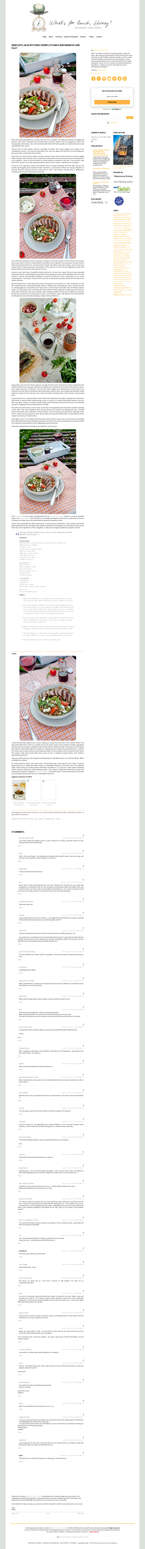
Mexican (122, 256)
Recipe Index (84, 40)
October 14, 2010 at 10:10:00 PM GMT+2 (72, 853)
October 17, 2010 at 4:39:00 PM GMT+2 (72, 1264)
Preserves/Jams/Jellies (120, 268)
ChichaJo (21, 915)
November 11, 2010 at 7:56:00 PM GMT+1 (72, 1455)
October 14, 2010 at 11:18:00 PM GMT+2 (72, 869)
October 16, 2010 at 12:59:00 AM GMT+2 (72, 1199)
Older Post (80, 1514)
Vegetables (117, 292)
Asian (119, 214)
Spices (115, 283)
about (115, 214)
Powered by (106, 109)
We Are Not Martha (25, 1137)
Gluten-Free (122, 248)
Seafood (116, 277)
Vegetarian (118, 294)
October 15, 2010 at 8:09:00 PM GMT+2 (72, 1154)
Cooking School (83, 45)
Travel (91, 37)
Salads (58, 819)
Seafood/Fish (123, 277)
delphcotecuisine (24, 1382)
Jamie (20, 1293)
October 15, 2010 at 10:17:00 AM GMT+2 (72, 1077)
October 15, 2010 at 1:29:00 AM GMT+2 (72, 901)
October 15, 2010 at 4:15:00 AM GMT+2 (72, 980)
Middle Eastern (50, 819)
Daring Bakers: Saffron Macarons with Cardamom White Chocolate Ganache (101, 152)
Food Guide (84, 49)
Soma (21, 1328)
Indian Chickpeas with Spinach (19, 804)
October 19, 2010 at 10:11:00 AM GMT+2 (72, 1382)
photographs (118, 262)
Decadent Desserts (41, 772)
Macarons (116, 256)
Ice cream (130, 250)
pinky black (22, 1440)
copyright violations (118, 227)
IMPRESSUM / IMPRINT (34, 1543)
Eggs (124, 234)
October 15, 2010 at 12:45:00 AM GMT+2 (72, 882)
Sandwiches (117, 274)
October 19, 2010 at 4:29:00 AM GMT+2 (72, 1363)
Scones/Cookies (126, 275)
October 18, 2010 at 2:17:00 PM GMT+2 (72, 1328)
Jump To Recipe (127, 252)
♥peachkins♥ (23, 967)
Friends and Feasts (22, 819)
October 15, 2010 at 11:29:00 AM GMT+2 (72, 1092)
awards (123, 214)
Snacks (115, 279)
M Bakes (126, 254)
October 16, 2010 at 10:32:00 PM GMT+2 (72, 1235)
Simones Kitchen (24, 1048)
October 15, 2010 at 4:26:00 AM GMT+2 (72, 996)
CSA (125, 227)
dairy (128, 227)
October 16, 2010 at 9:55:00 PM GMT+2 (72, 1220)
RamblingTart (23, 1168)
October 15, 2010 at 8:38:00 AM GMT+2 (72, 1063)
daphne (21, 1064)
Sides (129, 277)
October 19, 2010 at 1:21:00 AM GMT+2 (72, 1349)
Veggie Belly (23, 869)
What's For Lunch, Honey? (33, 1496)
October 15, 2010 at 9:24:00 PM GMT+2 (72, 1168)
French (115, 243)
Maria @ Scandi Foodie (26, 838)
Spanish (119, 281)
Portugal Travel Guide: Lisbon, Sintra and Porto (123, 167)
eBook (120, 234)
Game (128, 246)
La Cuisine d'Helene (25, 1350)
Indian (115, 252)
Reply (19, 846)
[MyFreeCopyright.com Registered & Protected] (72, 1537)
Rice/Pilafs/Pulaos (118, 272)
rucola (27, 559)
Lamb (36, 819)
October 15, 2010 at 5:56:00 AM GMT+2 (72, 1009)
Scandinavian (117, 275)
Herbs (31, 819)
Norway (120, 260)
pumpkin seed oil (31, 571)
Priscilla (21, 1108)
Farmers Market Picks (121, 237)
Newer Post (15, 1514)
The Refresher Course (69, 51)
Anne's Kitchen (23, 1093)
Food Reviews (127, 240)
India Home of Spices (85, 54)
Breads (128, 217)
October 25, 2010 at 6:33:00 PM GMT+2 (72, 1417)
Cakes (129, 219)
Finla (20, 1010)
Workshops (68, 40)
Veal (126, 290)
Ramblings (117, 270)
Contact (99, 37)
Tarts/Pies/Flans (119, 285)
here (38, 534)
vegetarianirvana (24, 1417)
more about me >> (97, 73)
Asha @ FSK (22, 931)
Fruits (123, 245)
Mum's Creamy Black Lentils (49, 804)
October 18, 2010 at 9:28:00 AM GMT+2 (72, 1293)
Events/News (118, 236)
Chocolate (117, 225)
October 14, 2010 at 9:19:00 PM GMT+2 (72, 838)
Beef (122, 216)
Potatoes (116, 266)
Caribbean (128, 221)
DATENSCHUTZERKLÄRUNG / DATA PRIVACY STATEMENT (60, 1543)
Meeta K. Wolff (23, 1313)
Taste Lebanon (25, 518)
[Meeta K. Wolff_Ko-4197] (99, 50)
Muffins (115, 260)
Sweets (120, 284)
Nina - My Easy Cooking (26, 1183)
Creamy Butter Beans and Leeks (34, 804)
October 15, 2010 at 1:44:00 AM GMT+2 (72, 915)
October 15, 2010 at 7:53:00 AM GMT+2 (72, 1048)
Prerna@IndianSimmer (26, 902)
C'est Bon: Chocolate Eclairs (101, 183)
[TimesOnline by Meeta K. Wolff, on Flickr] (112, 123)
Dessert (128, 229)
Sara (20, 882)
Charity (125, 223)
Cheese (130, 223)
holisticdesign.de (112, 1543)
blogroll (126, 215)
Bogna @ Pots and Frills (26, 981)
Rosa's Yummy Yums (25, 1027)
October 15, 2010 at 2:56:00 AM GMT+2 (72, 930)
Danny (21, 1403)
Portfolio (59, 37)
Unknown (22, 1154)
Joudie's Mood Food (25, 1278)
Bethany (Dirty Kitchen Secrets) (28, 1077)
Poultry (121, 266)
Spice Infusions (126, 281)
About (51, 37)
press (129, 267)
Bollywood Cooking (119, 217)
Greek (128, 247)
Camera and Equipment (119, 221)
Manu (20, 853)
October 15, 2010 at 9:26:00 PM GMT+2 (72, 1183)
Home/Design (122, 250)
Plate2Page (121, 264)
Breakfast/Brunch (119, 219)
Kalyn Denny (23, 996)
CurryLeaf (22, 1122)
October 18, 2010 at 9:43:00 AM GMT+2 (72, 1312)
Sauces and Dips (126, 274)
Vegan (129, 290)
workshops (128, 295)
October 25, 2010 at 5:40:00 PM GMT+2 (72, 1403)
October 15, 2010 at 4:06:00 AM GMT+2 (72, 967)
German (115, 248)
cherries (28, 547)
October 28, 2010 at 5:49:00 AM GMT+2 (72, 1440)
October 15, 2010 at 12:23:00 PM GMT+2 (72, 1108)
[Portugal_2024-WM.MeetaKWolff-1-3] (123, 164)
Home (44, 37)
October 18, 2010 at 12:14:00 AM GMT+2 (72, 1278)
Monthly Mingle (19, 516)
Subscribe (112, 102)
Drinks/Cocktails (118, 232)
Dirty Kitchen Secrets (56, 516)
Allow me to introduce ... (101, 169)
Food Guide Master (118, 240)
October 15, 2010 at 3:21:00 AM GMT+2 (72, 951)
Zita (20, 1235)
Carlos (21, 1363)
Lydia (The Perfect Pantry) (27, 952)
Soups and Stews (124, 279)
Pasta (125, 260)
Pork (126, 264)
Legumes (41, 819)
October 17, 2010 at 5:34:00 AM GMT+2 (72, 1251)
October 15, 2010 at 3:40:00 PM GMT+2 (72, 1137)
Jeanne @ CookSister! (25, 1199)
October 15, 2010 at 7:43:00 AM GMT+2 (72, 1027)
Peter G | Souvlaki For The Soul (29, 1220)
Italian (120, 252)
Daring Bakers (118, 230)
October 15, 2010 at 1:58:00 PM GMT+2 (72, 1121)
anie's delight (23, 1264)
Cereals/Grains (118, 223)
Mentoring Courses (67, 45)
